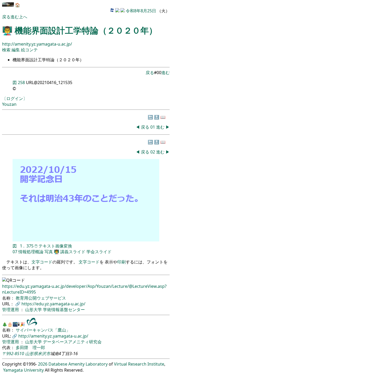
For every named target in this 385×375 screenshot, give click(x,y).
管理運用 (11, 309)
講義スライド (72, 252)
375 (30, 246)
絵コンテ (29, 50)
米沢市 (44, 353)
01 (153, 127)
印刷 (121, 262)
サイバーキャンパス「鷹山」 (43, 330)
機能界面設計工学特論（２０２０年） (86, 30)
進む (14, 17)
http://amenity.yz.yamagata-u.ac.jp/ (37, 44)
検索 (6, 50)
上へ (23, 17)
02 (153, 152)
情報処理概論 (30, 252)
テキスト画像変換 (55, 246)
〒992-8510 (13, 353)
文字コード (41, 262)
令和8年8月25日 (141, 11)
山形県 (31, 353)
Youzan (9, 104)
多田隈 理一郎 (30, 347)
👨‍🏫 (56, 252)
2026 (42, 364)
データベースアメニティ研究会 (72, 342)
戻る (6, 17)
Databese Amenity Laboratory (78, 364)
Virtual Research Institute (139, 364)
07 (15, 252)
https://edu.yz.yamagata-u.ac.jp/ (53, 304)
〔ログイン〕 (14, 98)
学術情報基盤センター (64, 309)
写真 (49, 252)
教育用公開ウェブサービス (41, 298)
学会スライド (99, 252)
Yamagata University (23, 370)
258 (21, 82)
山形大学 (34, 309)
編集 (16, 50)
